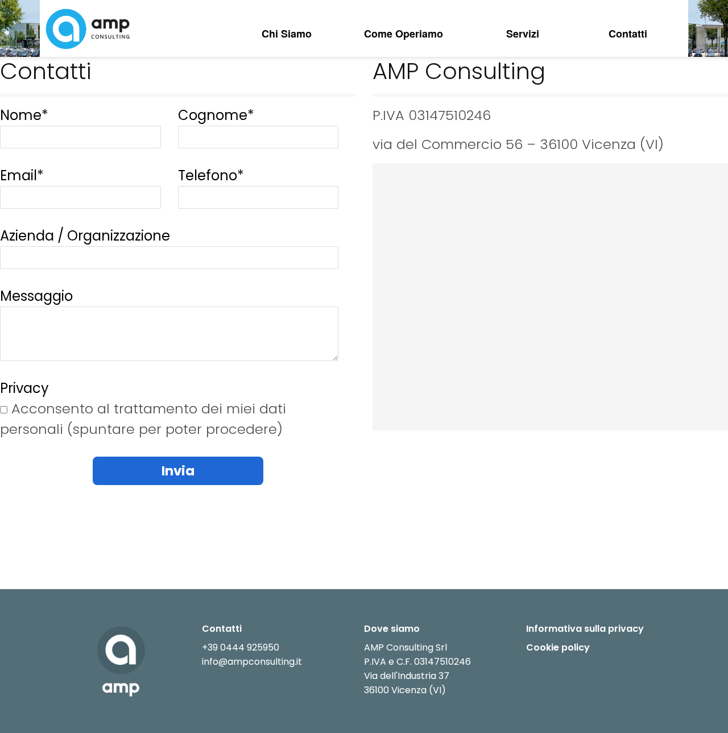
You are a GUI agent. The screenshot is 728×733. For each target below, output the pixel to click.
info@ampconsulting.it (252, 661)
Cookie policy (558, 647)
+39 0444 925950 (240, 647)
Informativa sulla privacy (585, 628)
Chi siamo (287, 33)
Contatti (628, 33)
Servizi (522, 33)
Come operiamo (403, 33)
